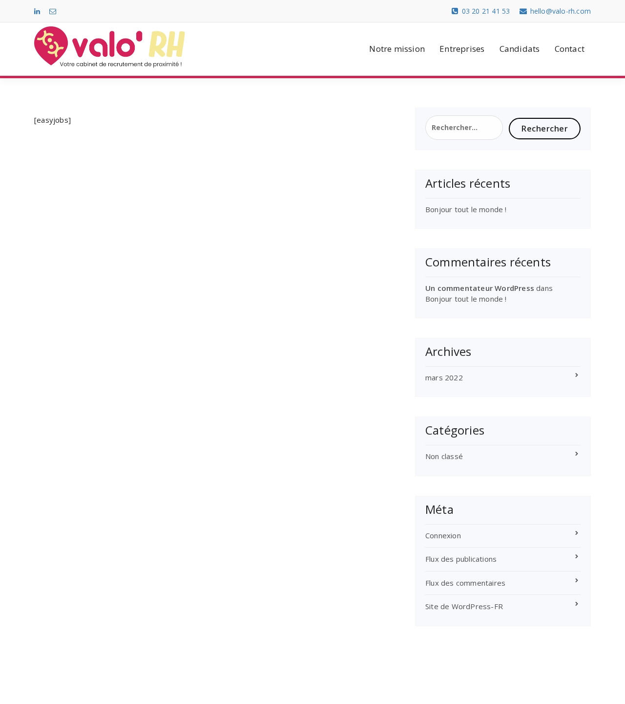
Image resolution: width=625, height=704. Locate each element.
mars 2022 (444, 377)
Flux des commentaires (465, 583)
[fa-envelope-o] (52, 11)
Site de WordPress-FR (464, 606)
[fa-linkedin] (37, 11)
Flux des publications (461, 559)
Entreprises (461, 48)
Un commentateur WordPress (479, 288)
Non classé (444, 456)
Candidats (520, 48)
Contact (569, 48)
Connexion (443, 535)
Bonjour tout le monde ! (466, 209)
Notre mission (397, 48)
